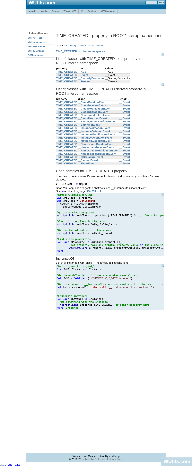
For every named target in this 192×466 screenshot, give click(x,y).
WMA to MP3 (70, 11)
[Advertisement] (96, 21)
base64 (43, 11)
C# (89, 191)
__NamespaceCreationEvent (96, 144)
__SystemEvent (88, 160)
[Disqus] (110, 345)
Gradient (91, 11)
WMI (59, 45)
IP (82, 11)
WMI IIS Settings (36, 51)
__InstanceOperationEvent (95, 137)
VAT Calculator (108, 11)
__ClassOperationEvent (93, 111)
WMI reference (35, 38)
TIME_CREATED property (91, 45)
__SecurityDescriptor (91, 78)
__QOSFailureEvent (90, 157)
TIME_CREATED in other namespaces (80, 51)
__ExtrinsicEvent (89, 124)
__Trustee (84, 81)
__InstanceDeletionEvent (94, 131)
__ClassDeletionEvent (92, 105)
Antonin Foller (115, 459)
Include (32, 11)
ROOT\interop (70, 45)
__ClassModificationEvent (94, 108)
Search (55, 11)
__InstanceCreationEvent (94, 127)
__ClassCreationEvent (92, 102)
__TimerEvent (86, 163)
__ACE (82, 71)
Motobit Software (95, 459)
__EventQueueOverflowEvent (97, 121)
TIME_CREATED (66, 71)
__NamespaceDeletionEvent (96, 147)
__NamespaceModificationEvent (98, 150)
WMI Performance (36, 46)
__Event (83, 74)
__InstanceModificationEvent (96, 134)
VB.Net (96, 191)
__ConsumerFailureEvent (94, 115)
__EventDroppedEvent (92, 118)
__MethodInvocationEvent (94, 140)
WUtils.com (177, 461)
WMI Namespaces (36, 42)
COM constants (35, 55)
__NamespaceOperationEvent (97, 153)
